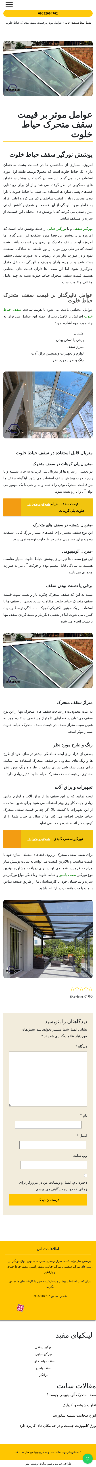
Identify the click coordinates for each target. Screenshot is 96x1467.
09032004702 (48, 13)
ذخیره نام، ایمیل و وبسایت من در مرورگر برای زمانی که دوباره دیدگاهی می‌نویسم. (53, 1186)
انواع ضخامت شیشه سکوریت (74, 1415)
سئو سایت (45, 1463)
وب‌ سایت (80, 1156)
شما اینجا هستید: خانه (77, 22)
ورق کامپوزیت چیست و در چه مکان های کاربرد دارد (58, 1426)
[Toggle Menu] (9, 4)
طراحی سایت (62, 1463)
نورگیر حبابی (56, 228)
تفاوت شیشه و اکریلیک (79, 1405)
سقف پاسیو (68, 875)
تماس (12, 1281)
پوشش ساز (31, 1452)
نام (83, 1115)
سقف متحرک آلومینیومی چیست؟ (71, 1395)
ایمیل (82, 1135)
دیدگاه (81, 1046)
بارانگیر (43, 1375)
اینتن (27, 1463)
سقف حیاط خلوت (18, 1266)
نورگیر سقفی (83, 228)
